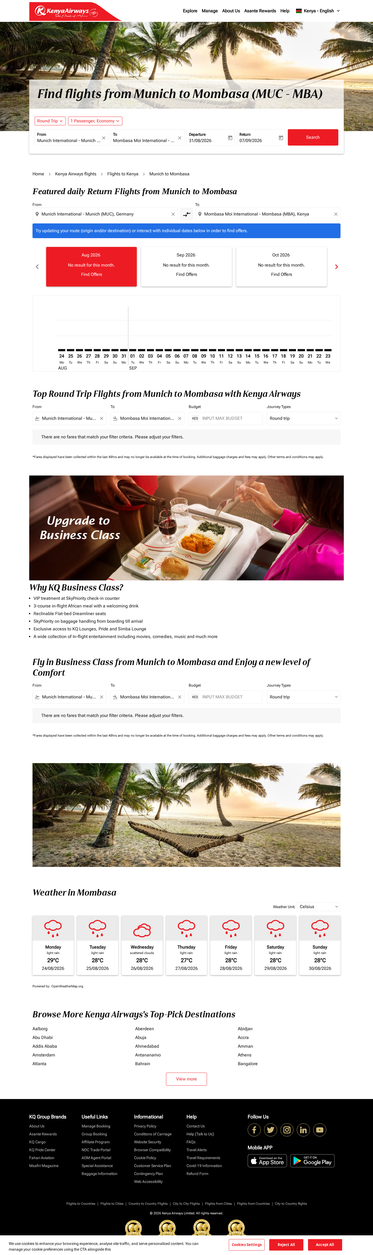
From (41, 134)
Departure (197, 134)
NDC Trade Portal (96, 1150)
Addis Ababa (44, 1046)
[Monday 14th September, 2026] (247, 350)
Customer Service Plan (152, 1166)
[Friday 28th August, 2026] (97, 350)
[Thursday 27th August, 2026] (88, 350)
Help (284, 10)
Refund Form (197, 1173)
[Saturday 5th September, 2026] (168, 350)
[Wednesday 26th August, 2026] (79, 350)
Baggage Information (99, 1173)
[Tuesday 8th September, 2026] (194, 350)
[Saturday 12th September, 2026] (230, 350)
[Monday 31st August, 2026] (123, 350)
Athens (244, 1055)
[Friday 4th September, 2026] (159, 350)
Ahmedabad (147, 1046)
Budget (195, 406)
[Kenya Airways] (254, 1129)
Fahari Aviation (41, 1158)
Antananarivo (148, 1055)
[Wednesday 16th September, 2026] (265, 350)
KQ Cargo (37, 1142)
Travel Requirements (203, 1158)
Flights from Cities (218, 1204)
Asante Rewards (260, 10)
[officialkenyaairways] (287, 1129)
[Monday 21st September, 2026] (310, 350)
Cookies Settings (247, 1244)
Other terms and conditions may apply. (296, 457)
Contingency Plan (148, 1173)
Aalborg (40, 1028)
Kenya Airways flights (75, 173)
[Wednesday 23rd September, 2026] (327, 350)
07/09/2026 (250, 140)
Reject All (286, 1244)
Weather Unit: (284, 907)
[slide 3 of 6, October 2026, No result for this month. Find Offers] (281, 266)
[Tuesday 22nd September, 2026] (318, 350)
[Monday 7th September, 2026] (186, 350)
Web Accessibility (148, 1181)
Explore (190, 10)
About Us (231, 10)
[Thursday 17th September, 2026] (274, 350)
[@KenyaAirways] (270, 1129)
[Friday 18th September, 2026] (283, 350)
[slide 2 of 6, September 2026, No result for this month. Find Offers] (186, 266)
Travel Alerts (197, 1150)
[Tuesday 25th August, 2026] (70, 350)
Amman (245, 1046)
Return (245, 134)
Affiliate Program (96, 1142)
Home (38, 173)
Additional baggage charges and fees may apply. (232, 457)
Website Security (147, 1142)
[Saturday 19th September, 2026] (292, 350)
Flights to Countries (80, 1204)
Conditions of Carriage (152, 1134)
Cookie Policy (145, 1158)
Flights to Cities (111, 1204)
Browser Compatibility (152, 1150)
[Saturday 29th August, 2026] (105, 350)
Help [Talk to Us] (200, 1134)
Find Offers (91, 274)
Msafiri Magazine (43, 1166)
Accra (243, 1037)
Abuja (140, 1037)
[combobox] (68, 140)
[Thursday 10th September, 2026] (212, 350)
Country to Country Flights (148, 1204)
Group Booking (94, 1134)
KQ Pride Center (42, 1150)
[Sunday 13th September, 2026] (239, 350)
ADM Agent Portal (96, 1158)
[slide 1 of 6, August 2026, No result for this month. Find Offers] (91, 266)
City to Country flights (291, 1204)
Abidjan (245, 1028)
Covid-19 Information (204, 1166)
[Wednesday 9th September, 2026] (203, 350)
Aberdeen (144, 1028)
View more (186, 1079)
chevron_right (336, 266)
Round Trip (47, 120)
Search (313, 137)
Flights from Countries (253, 1204)
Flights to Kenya (122, 173)
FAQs (191, 1142)
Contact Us (196, 1126)
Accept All (325, 1244)
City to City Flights (186, 1204)
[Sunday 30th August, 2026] (115, 350)
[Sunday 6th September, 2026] (176, 350)
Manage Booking (96, 1126)
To (115, 134)
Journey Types (279, 406)
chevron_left (36, 266)
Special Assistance (97, 1166)
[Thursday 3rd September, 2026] (150, 350)
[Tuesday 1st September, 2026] (132, 350)
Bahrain (142, 1063)
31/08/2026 (200, 140)
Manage (210, 10)
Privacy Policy (145, 1126)
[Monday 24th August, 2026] (61, 350)
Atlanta (39, 1063)
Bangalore (248, 1063)
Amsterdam (43, 1055)
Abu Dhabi (42, 1037)
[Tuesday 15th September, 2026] (256, 350)
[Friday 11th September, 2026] (221, 350)
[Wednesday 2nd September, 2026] (141, 350)
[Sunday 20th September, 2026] (301, 350)
